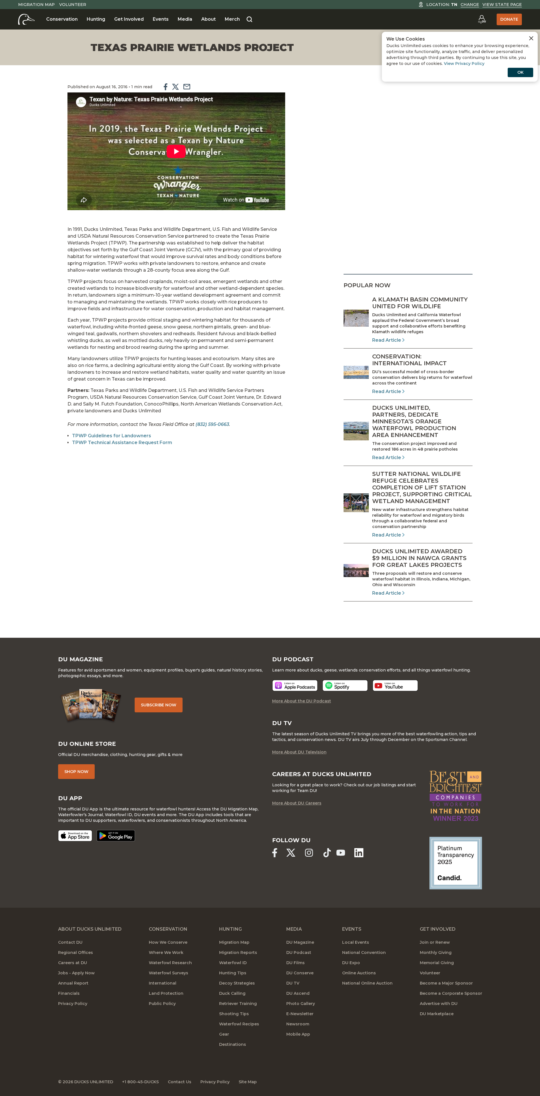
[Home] (26, 19)
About (208, 19)
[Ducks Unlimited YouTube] (340, 852)
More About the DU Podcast (301, 701)
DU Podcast (298, 952)
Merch (232, 19)
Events (161, 19)
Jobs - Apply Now (76, 972)
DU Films (295, 962)
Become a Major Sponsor (446, 983)
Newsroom (297, 1024)
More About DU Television (299, 752)
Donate (509, 19)
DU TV (292, 983)
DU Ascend (298, 993)
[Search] (249, 19)
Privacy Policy (72, 1003)
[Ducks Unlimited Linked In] (358, 852)
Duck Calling (232, 993)
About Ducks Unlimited (90, 929)
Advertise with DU (439, 1003)
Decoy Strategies (237, 983)
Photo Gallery (300, 1003)
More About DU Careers (296, 803)
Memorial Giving (437, 962)
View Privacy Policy (464, 63)
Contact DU (70, 942)
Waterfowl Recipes (239, 1024)
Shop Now (76, 771)
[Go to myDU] (482, 19)
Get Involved (129, 19)
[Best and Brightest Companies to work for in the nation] (455, 796)
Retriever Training (238, 1003)
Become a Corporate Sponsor (451, 993)
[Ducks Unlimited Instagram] (309, 852)
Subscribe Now (158, 705)
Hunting (96, 19)
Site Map (248, 1081)
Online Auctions (359, 972)
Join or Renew (435, 942)
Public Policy (162, 1003)
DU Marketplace (437, 1013)
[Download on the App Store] (75, 835)
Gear (224, 1034)
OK (520, 72)
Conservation (62, 19)
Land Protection (166, 993)
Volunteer (72, 5)
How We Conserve (168, 942)
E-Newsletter (300, 1013)
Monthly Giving (436, 952)
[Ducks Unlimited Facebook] (274, 852)
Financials (69, 993)
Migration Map (36, 5)
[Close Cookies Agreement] (531, 38)
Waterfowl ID (233, 962)
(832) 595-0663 (212, 424)
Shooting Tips (234, 1013)
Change (470, 4)
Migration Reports (238, 952)
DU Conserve (300, 972)
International (162, 983)
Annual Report (73, 983)
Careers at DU (72, 962)
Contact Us (179, 1081)
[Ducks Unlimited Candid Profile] (455, 862)
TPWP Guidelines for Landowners (111, 435)
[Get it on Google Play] (116, 835)
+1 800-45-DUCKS (140, 1081)
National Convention (364, 952)
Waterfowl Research (170, 962)
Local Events (355, 942)
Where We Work (166, 952)
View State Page (502, 4)
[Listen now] (295, 685)
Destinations (232, 1044)
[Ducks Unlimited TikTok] (327, 852)
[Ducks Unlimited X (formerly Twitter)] (290, 852)
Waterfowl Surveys (168, 972)
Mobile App (298, 1034)
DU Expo (351, 962)
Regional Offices (75, 952)
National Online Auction (367, 983)
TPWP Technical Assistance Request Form (122, 442)
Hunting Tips (232, 972)
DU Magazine (300, 942)
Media (185, 19)
